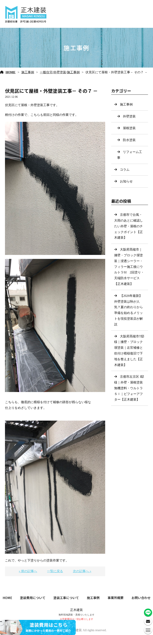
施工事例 (27, 72)
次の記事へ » (82, 571)
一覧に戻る (55, 571)
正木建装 (76, 610)
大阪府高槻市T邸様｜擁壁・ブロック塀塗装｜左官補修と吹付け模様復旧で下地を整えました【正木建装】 (129, 351)
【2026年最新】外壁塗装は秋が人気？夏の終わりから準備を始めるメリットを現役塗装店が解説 (128, 310)
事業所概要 (116, 597)
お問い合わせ (141, 597)
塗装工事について (66, 597)
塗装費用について (32, 597)
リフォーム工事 (129, 154)
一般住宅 (46, 72)
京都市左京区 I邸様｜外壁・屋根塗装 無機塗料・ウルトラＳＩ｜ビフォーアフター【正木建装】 (129, 388)
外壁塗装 (59, 72)
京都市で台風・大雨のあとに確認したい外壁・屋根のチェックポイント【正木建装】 (128, 226)
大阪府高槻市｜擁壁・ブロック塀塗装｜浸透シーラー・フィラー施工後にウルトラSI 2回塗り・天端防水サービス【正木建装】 (129, 267)
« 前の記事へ (28, 571)
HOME (11, 72)
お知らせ (126, 181)
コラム (124, 169)
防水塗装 (129, 140)
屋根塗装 (129, 128)
